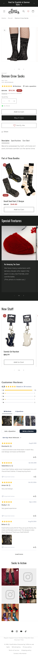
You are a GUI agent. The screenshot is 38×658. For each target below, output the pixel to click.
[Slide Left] (14, 69)
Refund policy (16, 647)
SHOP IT (10, 577)
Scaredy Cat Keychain (11, 351)
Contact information (20, 653)
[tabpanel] (19, 149)
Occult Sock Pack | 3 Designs (14, 201)
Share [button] (6, 132)
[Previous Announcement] (4, 3)
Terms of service (14, 650)
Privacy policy (27, 647)
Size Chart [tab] (26, 140)
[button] (4, 11)
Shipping (4, 93)
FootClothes (13, 644)
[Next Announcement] (34, 3)
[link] (10, 577)
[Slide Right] (23, 69)
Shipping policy (26, 650)
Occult (10, 18)
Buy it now (19, 118)
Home (4, 18)
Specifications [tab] (16, 140)
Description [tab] (5, 140)
